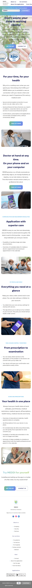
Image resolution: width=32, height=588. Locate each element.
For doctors (17, 542)
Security (16, 529)
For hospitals (16, 545)
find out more (16, 123)
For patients (16, 540)
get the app (10, 46)
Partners (16, 531)
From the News (17, 565)
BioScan (16, 549)
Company (16, 526)
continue (25, 10)
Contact (16, 558)
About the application (17, 4)
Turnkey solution (16, 547)
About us (13, 2)
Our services (23, 2)
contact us (22, 46)
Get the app (16, 563)
